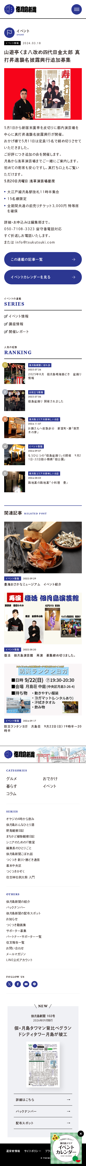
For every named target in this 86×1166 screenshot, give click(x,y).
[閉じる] (81, 1134)
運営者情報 (13, 1151)
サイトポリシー (32, 1151)
